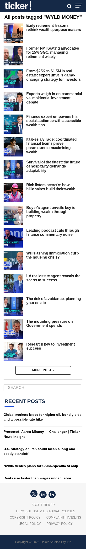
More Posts (43, 370)
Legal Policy (29, 524)
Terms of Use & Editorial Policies (45, 511)
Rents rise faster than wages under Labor (37, 478)
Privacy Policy (60, 524)
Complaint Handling (63, 517)
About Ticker (43, 505)
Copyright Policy (25, 517)
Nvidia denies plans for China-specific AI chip (41, 466)
